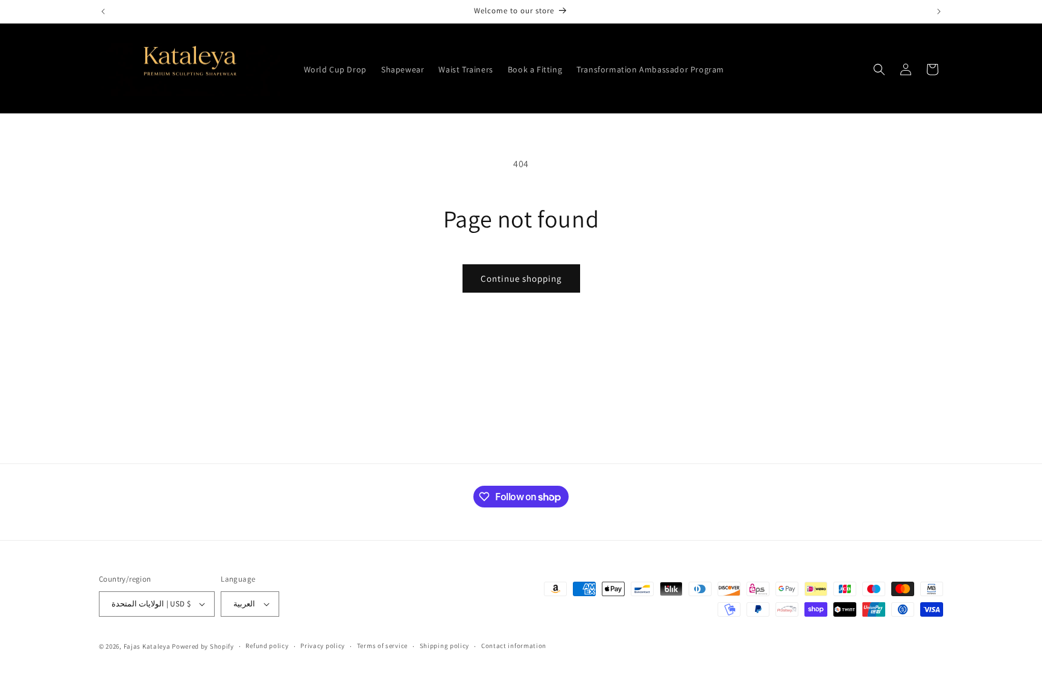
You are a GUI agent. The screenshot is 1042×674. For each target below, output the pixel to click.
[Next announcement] (939, 11)
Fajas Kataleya (147, 646)
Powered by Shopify (203, 646)
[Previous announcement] (103, 11)
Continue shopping (521, 278)
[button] (879, 69)
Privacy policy (322, 645)
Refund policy (266, 645)
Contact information (513, 645)
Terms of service (382, 645)
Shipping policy (445, 645)
